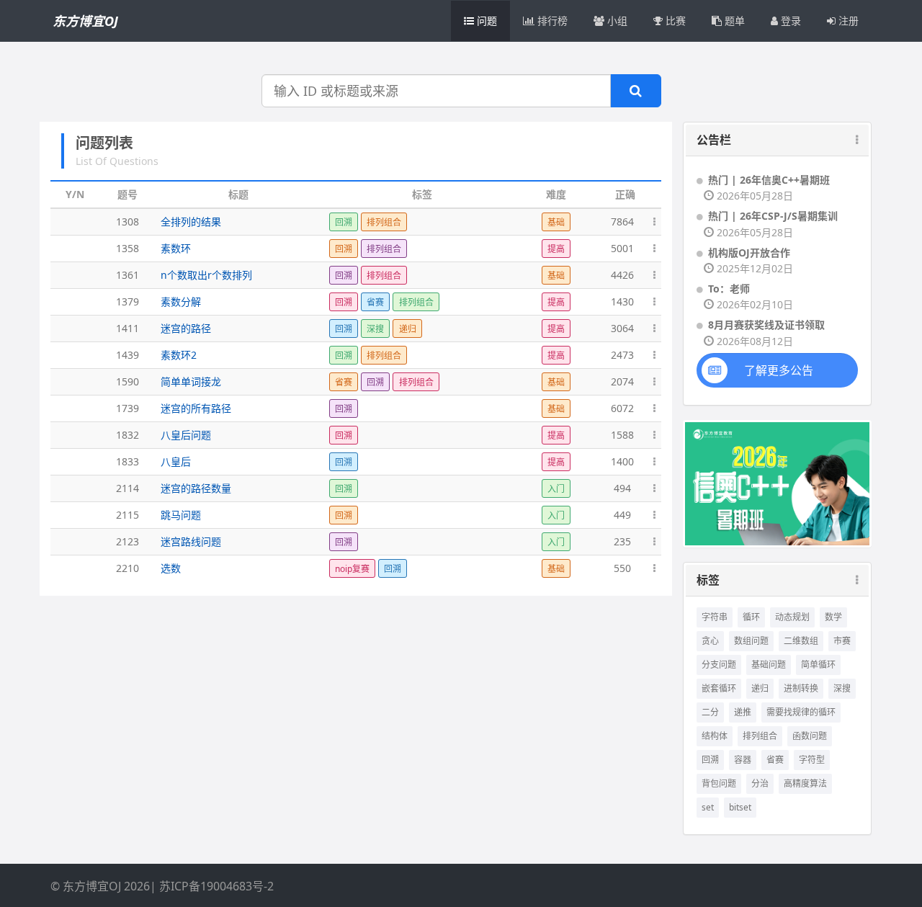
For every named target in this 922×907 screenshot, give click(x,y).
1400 (622, 461)
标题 (238, 194)
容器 (742, 760)
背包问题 (719, 783)
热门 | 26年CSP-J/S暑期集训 (773, 216)
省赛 (775, 760)
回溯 (710, 760)
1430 (622, 301)
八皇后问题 (186, 435)
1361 (127, 275)
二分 (710, 712)
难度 (556, 194)
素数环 (176, 248)
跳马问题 (181, 515)
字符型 (812, 760)
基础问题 (768, 664)
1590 (127, 381)
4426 (622, 275)
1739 (127, 408)
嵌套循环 (719, 688)
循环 (751, 617)
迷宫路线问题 (191, 541)
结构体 (715, 736)
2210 (127, 568)
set (708, 807)
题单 (733, 20)
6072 (622, 408)
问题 (485, 20)
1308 (127, 221)
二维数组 (801, 641)
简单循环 (818, 664)
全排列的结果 (191, 221)
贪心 (710, 641)
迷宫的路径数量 (196, 488)
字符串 (715, 617)
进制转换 (801, 688)
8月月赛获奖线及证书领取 (766, 324)
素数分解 (181, 301)
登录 (789, 20)
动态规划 (792, 617)
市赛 (842, 641)
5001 (622, 248)
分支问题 (719, 664)
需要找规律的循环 (801, 712)
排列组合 (760, 736)
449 (622, 515)
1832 (127, 435)
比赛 (674, 20)
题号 (127, 194)
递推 (742, 712)
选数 (171, 568)
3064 (622, 328)
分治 (760, 783)
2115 (127, 515)
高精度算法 (805, 783)
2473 (622, 355)
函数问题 (809, 736)
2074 (622, 381)
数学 (833, 617)
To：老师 (729, 288)
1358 (127, 248)
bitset (740, 807)
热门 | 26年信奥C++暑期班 (769, 180)
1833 (127, 461)
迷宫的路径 (186, 328)
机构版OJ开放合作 (749, 252)
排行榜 (551, 20)
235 (622, 541)
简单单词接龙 (191, 381)
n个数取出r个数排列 (206, 275)
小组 (615, 20)
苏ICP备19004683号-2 (216, 886)
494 (622, 488)
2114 (127, 488)
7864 (622, 221)
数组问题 (751, 641)
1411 (127, 328)
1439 (127, 355)
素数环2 (179, 355)
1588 (622, 435)
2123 (127, 541)
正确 (625, 194)
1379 (127, 301)
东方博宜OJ (85, 21)
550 (622, 568)
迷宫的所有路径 (196, 408)
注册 (847, 20)
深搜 (842, 688)
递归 (760, 688)
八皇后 (176, 461)
